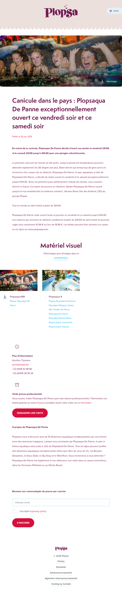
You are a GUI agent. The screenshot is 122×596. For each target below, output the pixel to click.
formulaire (86, 402)
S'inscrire (23, 522)
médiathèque (61, 257)
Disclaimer (61, 567)
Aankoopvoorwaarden (61, 572)
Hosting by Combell (61, 583)
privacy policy (39, 511)
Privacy (61, 561)
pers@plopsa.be (20, 364)
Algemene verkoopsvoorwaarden (61, 578)
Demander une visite (30, 413)
